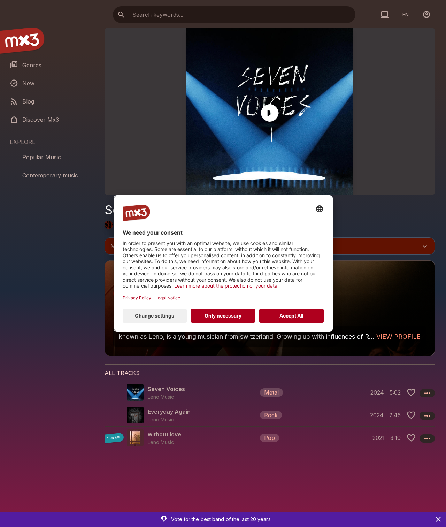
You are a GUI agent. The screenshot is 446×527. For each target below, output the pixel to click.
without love (164, 434)
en (405, 14)
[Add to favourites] (411, 392)
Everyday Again (169, 411)
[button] (270, 392)
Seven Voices (166, 388)
